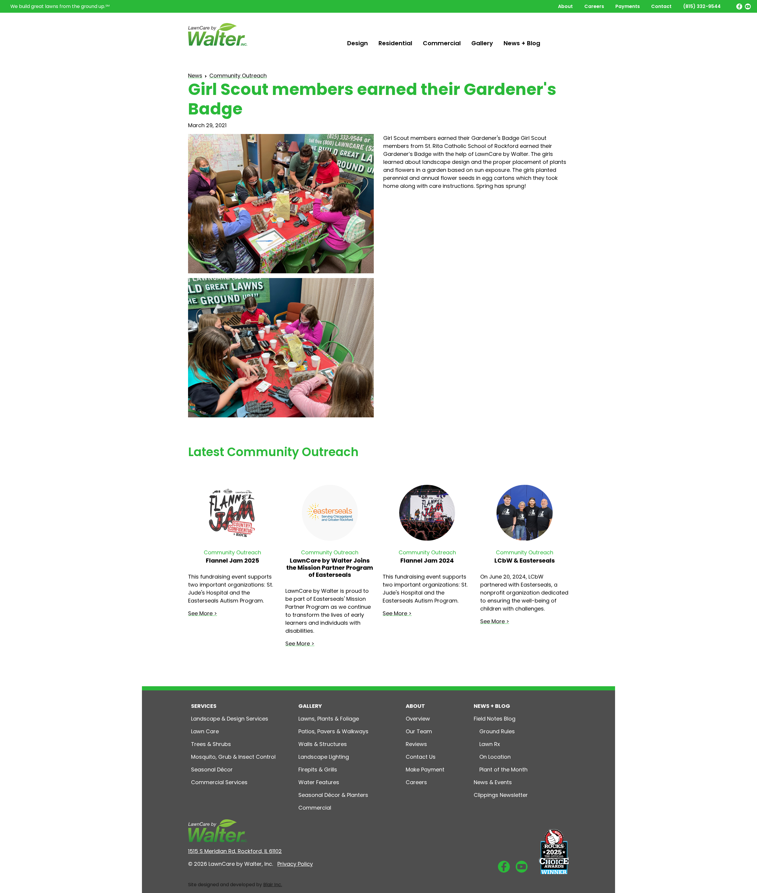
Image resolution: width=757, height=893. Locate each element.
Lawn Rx (489, 744)
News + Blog (522, 43)
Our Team (419, 731)
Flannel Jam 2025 (232, 560)
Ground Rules (497, 731)
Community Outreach (238, 75)
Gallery (482, 43)
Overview (418, 718)
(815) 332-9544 (702, 6)
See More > (202, 613)
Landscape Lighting (323, 756)
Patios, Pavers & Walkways (333, 731)
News (195, 75)
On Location (495, 756)
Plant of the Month (503, 769)
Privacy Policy (295, 864)
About (565, 6)
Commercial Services (219, 782)
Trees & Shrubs (211, 744)
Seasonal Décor (212, 769)
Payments (627, 6)
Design (357, 43)
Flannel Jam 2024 (427, 560)
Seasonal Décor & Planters (333, 795)
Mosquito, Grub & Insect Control (233, 756)
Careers (594, 6)
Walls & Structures (322, 744)
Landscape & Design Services (229, 718)
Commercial (442, 43)
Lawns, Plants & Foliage (328, 718)
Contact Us (421, 756)
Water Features (318, 782)
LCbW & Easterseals (524, 560)
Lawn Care (205, 731)
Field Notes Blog (494, 718)
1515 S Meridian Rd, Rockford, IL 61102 (235, 851)
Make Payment (425, 769)
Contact (661, 6)
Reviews (416, 744)
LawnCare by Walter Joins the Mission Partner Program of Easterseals (329, 567)
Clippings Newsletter (501, 795)
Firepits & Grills (317, 769)
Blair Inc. (272, 884)
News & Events (493, 782)
